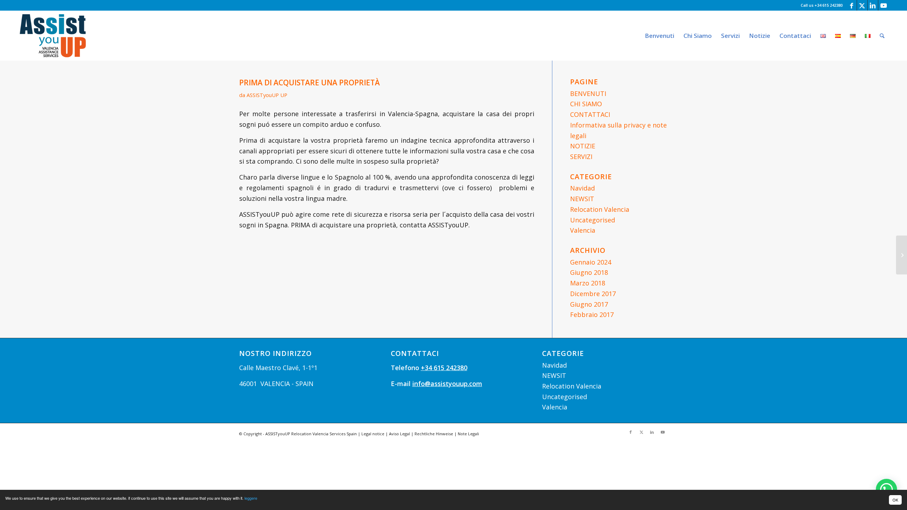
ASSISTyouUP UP (267, 94)
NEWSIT (582, 198)
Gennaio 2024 (590, 262)
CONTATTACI (590, 114)
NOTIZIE (582, 146)
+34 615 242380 (444, 367)
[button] (886, 489)
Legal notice (372, 433)
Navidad (582, 188)
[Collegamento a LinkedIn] (873, 5)
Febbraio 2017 (592, 314)
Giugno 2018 (589, 272)
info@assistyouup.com (447, 383)
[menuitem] (659, 36)
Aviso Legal (399, 433)
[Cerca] (882, 36)
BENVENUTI (588, 93)
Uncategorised (592, 220)
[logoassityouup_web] (53, 36)
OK (895, 500)
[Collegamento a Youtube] (883, 5)
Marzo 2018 (587, 283)
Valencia (582, 230)
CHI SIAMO (586, 104)
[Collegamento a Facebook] (851, 5)
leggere (250, 498)
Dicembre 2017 (593, 293)
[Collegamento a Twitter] (862, 5)
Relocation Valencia (599, 209)
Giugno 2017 (589, 304)
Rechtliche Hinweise (434, 433)
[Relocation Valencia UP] (901, 255)
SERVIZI (581, 156)
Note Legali (468, 433)
